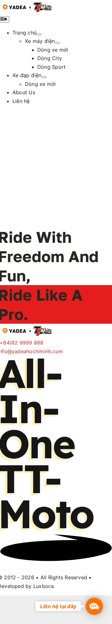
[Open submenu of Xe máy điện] (57, 43)
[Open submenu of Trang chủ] (38, 34)
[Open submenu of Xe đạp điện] (44, 77)
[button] (94, 606)
